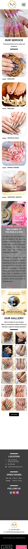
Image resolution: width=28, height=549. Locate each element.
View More (14, 286)
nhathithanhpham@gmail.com (15, 466)
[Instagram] (17, 492)
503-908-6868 (11, 464)
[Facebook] (10, 492)
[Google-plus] (14, 492)
